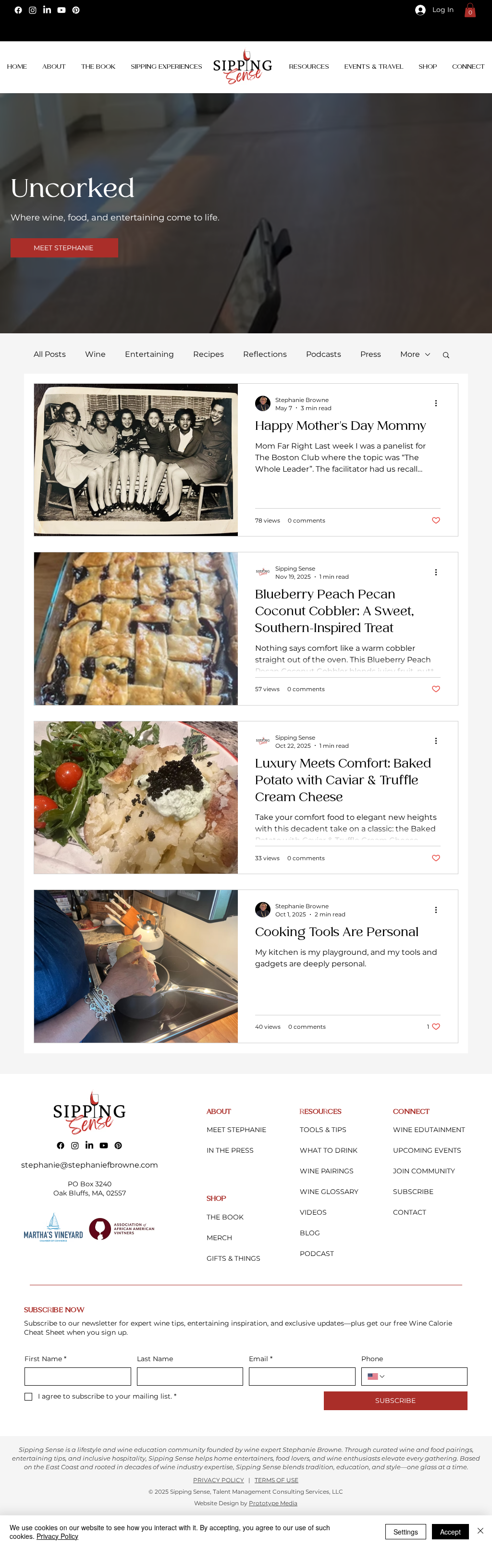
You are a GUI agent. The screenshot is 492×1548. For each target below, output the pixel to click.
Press (370, 354)
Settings (406, 1531)
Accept (450, 1531)
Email (260, 1358)
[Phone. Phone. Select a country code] (377, 1376)
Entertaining (149, 354)
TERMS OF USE (276, 1480)
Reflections (265, 354)
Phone (372, 1358)
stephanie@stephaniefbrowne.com (89, 1165)
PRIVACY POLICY (218, 1480)
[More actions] (439, 403)
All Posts (50, 354)
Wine (95, 354)
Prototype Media (273, 1503)
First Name (45, 1358)
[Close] (480, 1531)
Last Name (155, 1358)
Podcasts (323, 354)
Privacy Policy (57, 1536)
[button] (470, 10)
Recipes (208, 354)
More (410, 354)
